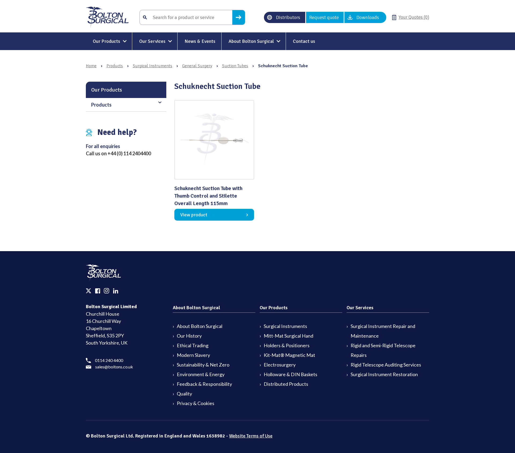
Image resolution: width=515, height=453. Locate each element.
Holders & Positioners (287, 345)
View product (193, 215)
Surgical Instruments (152, 66)
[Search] (238, 17)
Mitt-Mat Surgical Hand (288, 336)
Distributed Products (286, 384)
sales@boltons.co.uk (114, 366)
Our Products (106, 41)
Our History (189, 336)
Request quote (324, 17)
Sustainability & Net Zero (203, 365)
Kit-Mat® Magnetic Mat (289, 355)
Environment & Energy (201, 374)
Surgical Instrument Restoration (384, 374)
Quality (184, 394)
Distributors (288, 17)
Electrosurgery (280, 365)
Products (114, 66)
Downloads (367, 17)
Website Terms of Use (251, 436)
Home (91, 66)
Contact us (304, 41)
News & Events (200, 41)
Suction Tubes (235, 66)
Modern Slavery (193, 355)
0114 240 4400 (109, 360)
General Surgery (197, 66)
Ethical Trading (192, 345)
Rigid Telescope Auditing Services (386, 365)
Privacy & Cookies (195, 403)
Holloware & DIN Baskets (290, 374)
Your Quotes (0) (414, 17)
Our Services (152, 41)
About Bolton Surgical (251, 41)
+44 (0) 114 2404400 (129, 153)
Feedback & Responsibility (204, 384)
